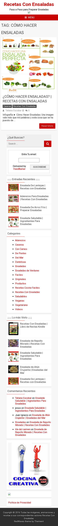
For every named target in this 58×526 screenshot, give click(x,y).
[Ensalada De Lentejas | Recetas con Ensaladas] (13, 190)
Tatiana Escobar (13, 110)
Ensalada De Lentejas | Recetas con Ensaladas (33, 187)
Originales (20, 279)
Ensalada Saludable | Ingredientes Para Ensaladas (31, 221)
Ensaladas (20, 266)
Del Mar (19, 257)
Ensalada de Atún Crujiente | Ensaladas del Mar (33, 369)
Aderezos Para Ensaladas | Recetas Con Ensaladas (34, 198)
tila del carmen (22, 429)
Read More (47, 125)
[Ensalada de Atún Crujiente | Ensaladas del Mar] (13, 372)
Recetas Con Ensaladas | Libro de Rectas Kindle (33, 325)
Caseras (7, 106)
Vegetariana (21, 305)
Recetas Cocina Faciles (27, 287)
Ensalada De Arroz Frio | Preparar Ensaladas (33, 209)
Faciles (19, 274)
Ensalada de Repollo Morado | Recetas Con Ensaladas (32, 343)
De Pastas (20, 253)
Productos (20, 283)
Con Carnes (21, 249)
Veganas (19, 300)
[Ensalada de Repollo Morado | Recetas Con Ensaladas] (13, 346)
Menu (31, 17)
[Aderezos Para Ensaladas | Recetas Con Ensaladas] (13, 201)
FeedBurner (19, 169)
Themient (39, 521)
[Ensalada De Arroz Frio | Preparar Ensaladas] (13, 212)
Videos (19, 309)
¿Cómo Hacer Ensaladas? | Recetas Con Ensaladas (27, 98)
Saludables (21, 296)
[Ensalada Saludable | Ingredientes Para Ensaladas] (13, 226)
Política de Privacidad (19, 502)
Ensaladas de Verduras (27, 270)
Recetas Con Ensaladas (29, 4)
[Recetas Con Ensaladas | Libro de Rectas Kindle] (13, 334)
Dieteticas (20, 262)
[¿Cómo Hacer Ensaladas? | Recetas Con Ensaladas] (29, 65)
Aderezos (20, 240)
